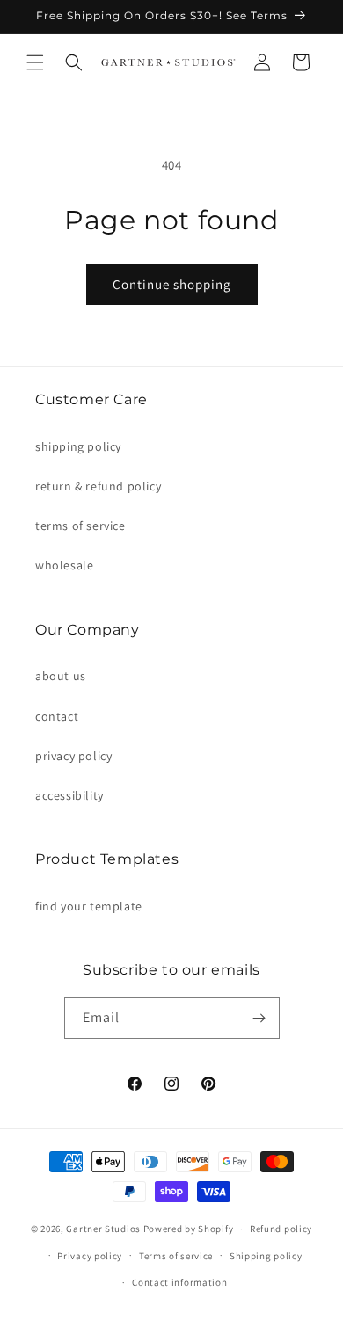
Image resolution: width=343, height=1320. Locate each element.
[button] (35, 62)
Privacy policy (89, 1256)
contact (56, 716)
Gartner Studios (103, 1228)
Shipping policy (266, 1256)
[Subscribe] (259, 1018)
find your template (88, 906)
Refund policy (281, 1228)
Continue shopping (172, 284)
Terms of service (176, 1256)
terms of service (80, 525)
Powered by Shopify (188, 1228)
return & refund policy (98, 486)
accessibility (69, 795)
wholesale (64, 565)
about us (60, 676)
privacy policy (73, 756)
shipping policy (78, 446)
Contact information (179, 1282)
